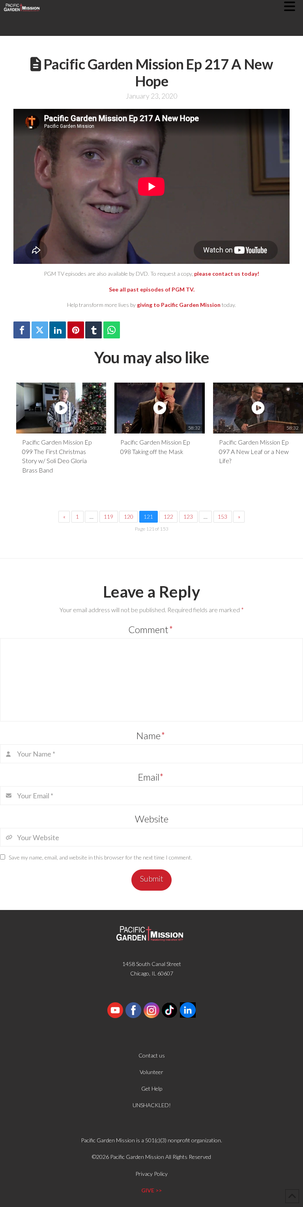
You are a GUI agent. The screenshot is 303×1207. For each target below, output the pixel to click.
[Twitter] (40, 329)
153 (222, 516)
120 (128, 516)
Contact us (151, 1055)
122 (168, 516)
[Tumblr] (93, 329)
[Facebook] (21, 329)
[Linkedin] (57, 329)
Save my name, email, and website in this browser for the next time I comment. (100, 857)
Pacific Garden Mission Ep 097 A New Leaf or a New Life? (254, 451)
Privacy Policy (151, 1173)
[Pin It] (75, 329)
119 (108, 516)
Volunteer (151, 1072)
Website (151, 818)
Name (150, 735)
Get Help (151, 1088)
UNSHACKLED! (152, 1105)
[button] (293, 6)
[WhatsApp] (111, 329)
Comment (150, 629)
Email (151, 777)
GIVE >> (151, 1190)
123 (188, 516)
